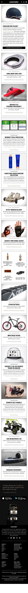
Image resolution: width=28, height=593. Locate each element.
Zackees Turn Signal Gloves (14, 241)
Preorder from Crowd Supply (17, 310)
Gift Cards (16, 550)
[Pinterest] (19, 537)
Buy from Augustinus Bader (14, 185)
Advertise (4, 564)
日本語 (15, 558)
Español (16, 554)
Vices (3, 550)
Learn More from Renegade (17, 475)
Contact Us (4, 556)
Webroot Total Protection (14, 137)
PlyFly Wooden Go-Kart (14, 210)
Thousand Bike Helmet (10, 26)
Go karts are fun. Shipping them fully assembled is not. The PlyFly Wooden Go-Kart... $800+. (14, 212)
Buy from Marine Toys (17, 112)
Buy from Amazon (17, 246)
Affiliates (4, 565)
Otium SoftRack (14, 304)
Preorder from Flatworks (17, 215)
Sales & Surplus (18, 548)
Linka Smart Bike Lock (14, 74)
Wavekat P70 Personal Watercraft (13, 106)
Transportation (9, 23)
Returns (4, 557)
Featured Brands (18, 547)
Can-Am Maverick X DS (14, 439)
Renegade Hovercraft (13, 470)
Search (21, 1)
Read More (7, 79)
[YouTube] (11, 537)
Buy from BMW (17, 341)
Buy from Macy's (14, 414)
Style (3, 546)
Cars (3, 547)
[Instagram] (16, 537)
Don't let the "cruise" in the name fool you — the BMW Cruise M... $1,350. (14, 337)
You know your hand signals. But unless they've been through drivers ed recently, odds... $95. (14, 243)
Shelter (4, 548)
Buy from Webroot (14, 149)
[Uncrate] (14, 2)
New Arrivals (17, 545)
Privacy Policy (17, 564)
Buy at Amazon (14, 378)
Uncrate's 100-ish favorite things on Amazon (14, 367)
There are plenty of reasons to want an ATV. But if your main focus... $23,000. (14, 441)
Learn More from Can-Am (17, 444)
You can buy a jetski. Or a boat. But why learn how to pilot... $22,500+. (14, 108)
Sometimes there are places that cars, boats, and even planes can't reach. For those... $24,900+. (14, 472)
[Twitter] (8, 537)
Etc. (3, 551)
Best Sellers (17, 546)
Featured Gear (14, 135)
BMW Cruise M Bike (14, 335)
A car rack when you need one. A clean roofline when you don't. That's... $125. (14, 306)
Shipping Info (5, 558)
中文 (15, 559)
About (3, 563)
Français (16, 556)
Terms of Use (17, 563)
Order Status (5, 554)
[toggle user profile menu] (24, 2)
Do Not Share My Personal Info (18, 567)
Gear (4, 23)
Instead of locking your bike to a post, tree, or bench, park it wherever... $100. (14, 76)
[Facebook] (14, 537)
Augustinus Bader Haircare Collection (14, 174)
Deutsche (16, 557)
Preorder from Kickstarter (17, 79)
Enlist (3, 566)
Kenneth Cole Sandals (14, 402)
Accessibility (17, 565)
